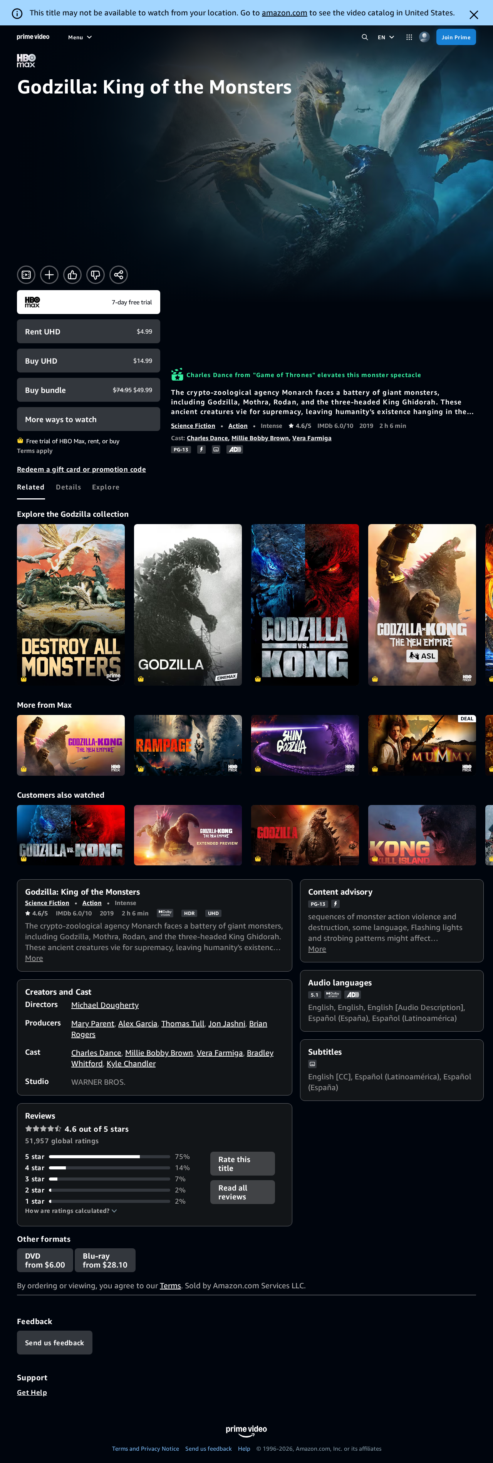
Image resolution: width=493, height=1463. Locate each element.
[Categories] (409, 37)
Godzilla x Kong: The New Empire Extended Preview (188, 835)
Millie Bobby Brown (260, 438)
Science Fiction (193, 425)
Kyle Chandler (131, 1063)
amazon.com (284, 12)
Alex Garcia (138, 1023)
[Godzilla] (188, 605)
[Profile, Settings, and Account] (424, 37)
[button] (71, 1210)
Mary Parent (92, 1023)
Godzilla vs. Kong (71, 835)
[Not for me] (95, 275)
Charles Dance (207, 438)
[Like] (72, 275)
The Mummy (422, 745)
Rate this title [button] (234, 1163)
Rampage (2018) (188, 745)
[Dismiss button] (474, 14)
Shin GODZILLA (305, 745)
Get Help (32, 1392)
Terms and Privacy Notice (145, 1448)
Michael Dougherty (105, 1004)
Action (238, 425)
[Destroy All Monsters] (71, 605)
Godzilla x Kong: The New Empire (71, 745)
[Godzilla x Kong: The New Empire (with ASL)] (422, 605)
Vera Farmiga (312, 438)
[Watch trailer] (26, 275)
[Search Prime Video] (364, 37)
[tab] (31, 486)
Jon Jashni (226, 1023)
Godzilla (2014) (305, 835)
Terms (170, 1285)
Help (244, 1448)
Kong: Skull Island (422, 835)
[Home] (33, 37)
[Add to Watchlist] (49, 275)
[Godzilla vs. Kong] (305, 605)
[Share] (118, 275)
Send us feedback (208, 1448)
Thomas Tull (183, 1023)
